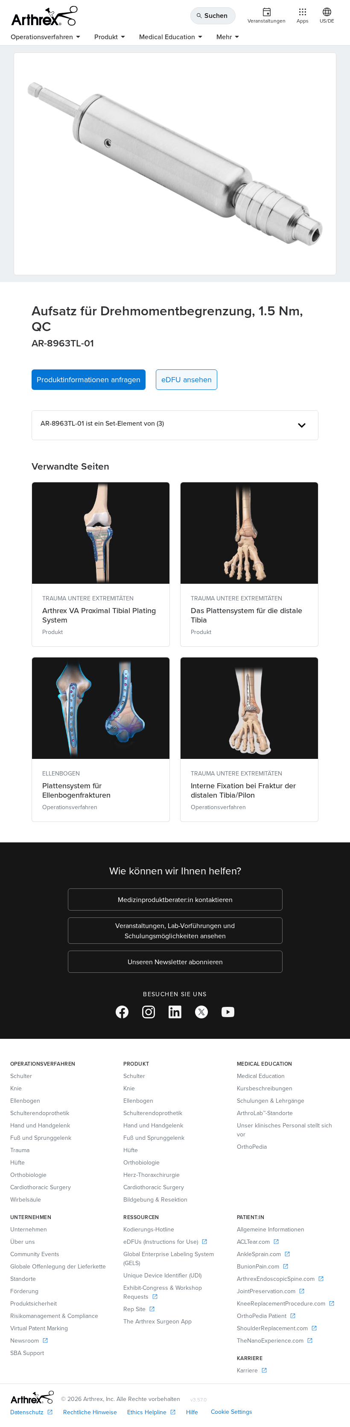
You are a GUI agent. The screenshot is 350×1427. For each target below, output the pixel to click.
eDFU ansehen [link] (186, 379)
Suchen (212, 15)
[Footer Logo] (32, 1397)
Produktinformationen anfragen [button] (88, 379)
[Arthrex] (44, 16)
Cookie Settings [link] (231, 1411)
